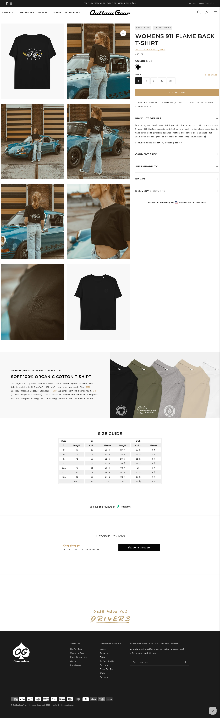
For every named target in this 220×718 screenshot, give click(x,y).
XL (162, 81)
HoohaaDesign (68, 705)
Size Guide (211, 75)
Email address (140, 658)
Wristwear (27, 12)
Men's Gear (76, 649)
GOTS (88, 387)
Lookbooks (75, 665)
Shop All (7, 12)
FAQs (102, 657)
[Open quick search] (199, 12)
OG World (71, 12)
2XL (171, 81)
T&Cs (102, 673)
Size (138, 74)
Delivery (105, 665)
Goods (57, 12)
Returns (104, 653)
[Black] (137, 66)
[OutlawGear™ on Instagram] (11, 3)
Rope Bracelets (78, 657)
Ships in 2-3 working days (150, 49)
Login (103, 649)
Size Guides (106, 669)
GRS (94, 391)
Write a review (139, 547)
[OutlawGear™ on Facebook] (7, 3)
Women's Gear (77, 653)
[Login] (207, 12)
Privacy (104, 677)
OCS (55, 391)
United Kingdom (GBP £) (200, 3)
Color (140, 60)
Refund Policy (108, 661)
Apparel (43, 12)
